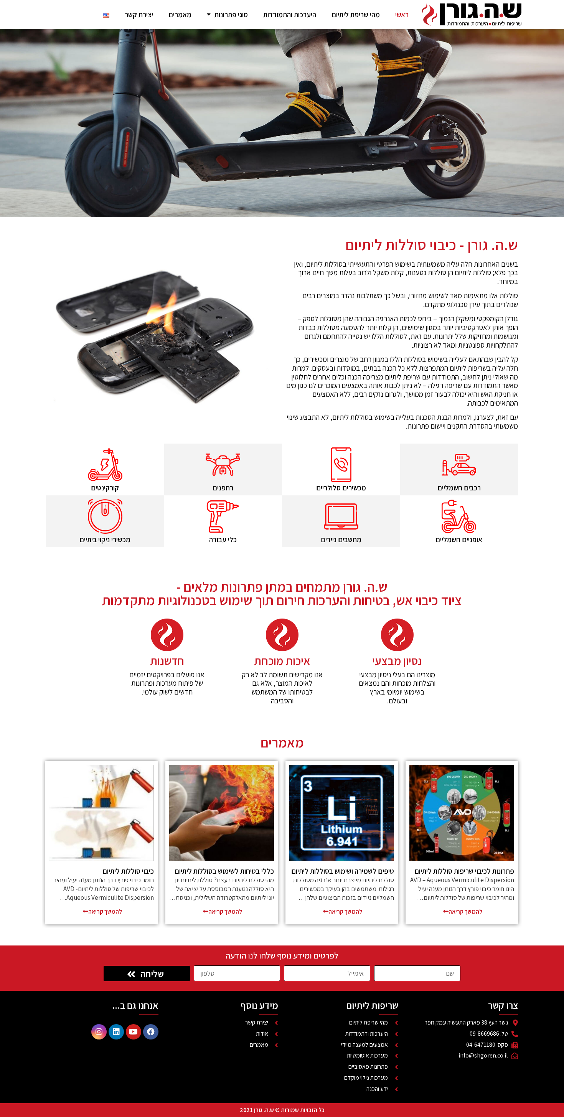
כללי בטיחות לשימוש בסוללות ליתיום (224, 871)
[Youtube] (133, 1031)
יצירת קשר (139, 14)
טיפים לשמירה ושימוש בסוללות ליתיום (342, 871)
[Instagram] (99, 1031)
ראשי (402, 14)
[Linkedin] (116, 1031)
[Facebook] (150, 1031)
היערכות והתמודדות (289, 14)
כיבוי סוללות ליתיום (128, 871)
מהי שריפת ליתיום (355, 14)
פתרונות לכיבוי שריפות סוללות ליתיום (464, 871)
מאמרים (179, 14)
